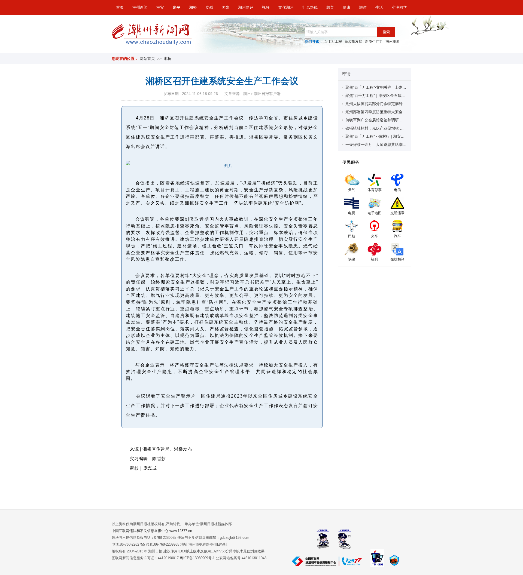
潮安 (160, 7)
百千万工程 (333, 41)
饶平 (176, 7)
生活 (379, 7)
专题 (209, 7)
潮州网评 (245, 7)
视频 (266, 7)
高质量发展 (353, 41)
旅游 (363, 7)
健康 (346, 7)
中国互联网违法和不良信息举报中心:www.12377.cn (152, 531)
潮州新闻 (140, 7)
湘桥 (193, 7)
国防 (225, 7)
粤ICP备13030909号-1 (198, 558)
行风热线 (310, 7)
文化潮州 (286, 7)
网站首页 (147, 58)
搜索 (386, 32)
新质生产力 (374, 41)
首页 (120, 7)
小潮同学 (399, 7)
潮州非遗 (392, 41)
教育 (330, 7)
